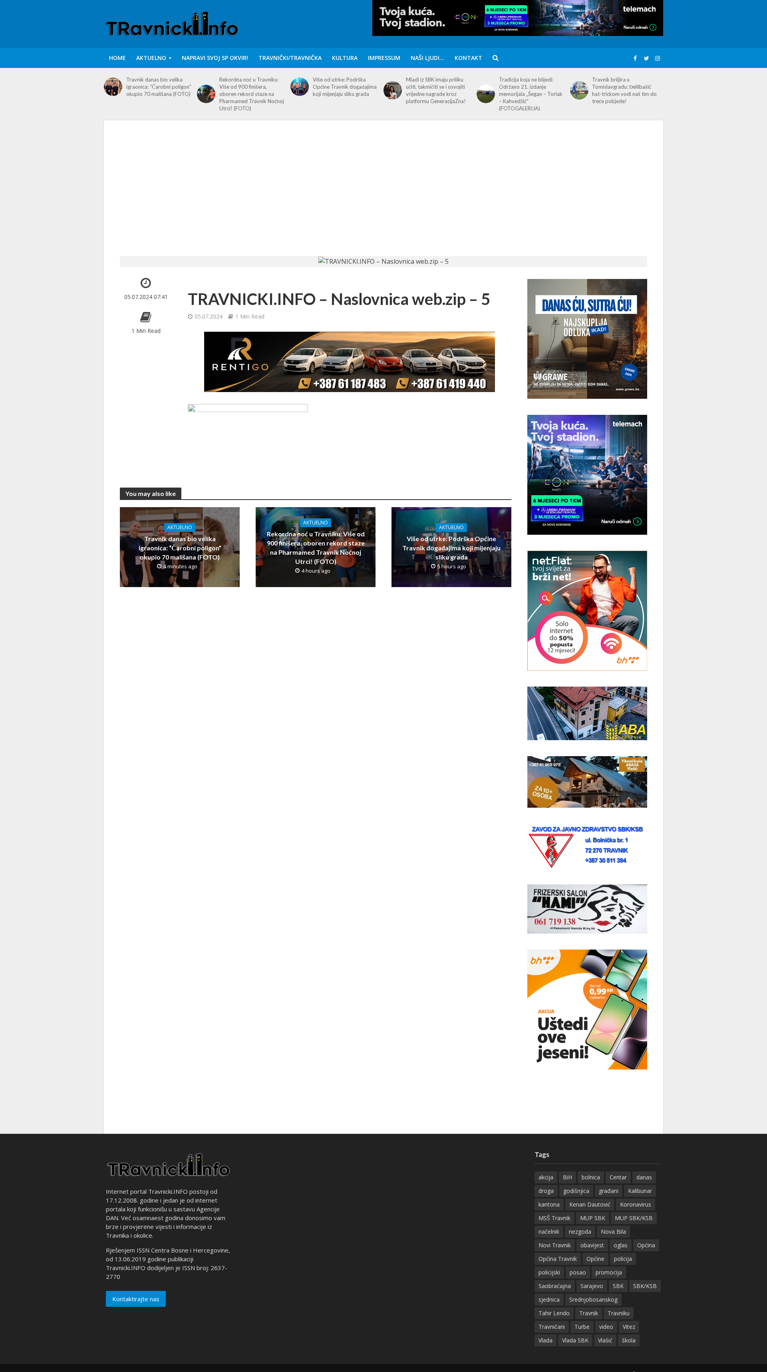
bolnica (591, 1177)
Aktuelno (151, 58)
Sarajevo (591, 1286)
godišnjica (576, 1191)
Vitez (629, 1326)
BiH (567, 1177)
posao (578, 1272)
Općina (646, 1245)
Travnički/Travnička (290, 58)
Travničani (551, 1326)
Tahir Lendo (554, 1313)
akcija (545, 1177)
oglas (621, 1245)
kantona (549, 1204)
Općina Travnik (557, 1258)
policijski (549, 1272)
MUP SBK (592, 1218)
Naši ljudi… (427, 58)
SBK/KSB (645, 1286)
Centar (618, 1177)
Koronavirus (635, 1204)
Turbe (582, 1326)
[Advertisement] (383, 196)
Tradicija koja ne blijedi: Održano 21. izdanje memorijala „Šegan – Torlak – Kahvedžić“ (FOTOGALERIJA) (530, 94)
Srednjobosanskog (593, 1299)
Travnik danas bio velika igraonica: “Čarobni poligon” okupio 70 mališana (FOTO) (158, 86)
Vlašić (605, 1340)
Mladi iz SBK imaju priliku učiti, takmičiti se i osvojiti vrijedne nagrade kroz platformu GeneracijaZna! (436, 90)
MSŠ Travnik (554, 1218)
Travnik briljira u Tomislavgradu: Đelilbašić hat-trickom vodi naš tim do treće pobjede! (624, 90)
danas (644, 1177)
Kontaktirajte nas (135, 1299)
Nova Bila (613, 1231)
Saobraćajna (554, 1286)
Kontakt (468, 58)
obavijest (592, 1245)
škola (629, 1340)
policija (623, 1258)
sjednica (549, 1299)
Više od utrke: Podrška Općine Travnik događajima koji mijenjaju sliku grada (345, 86)
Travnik (588, 1313)
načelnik (548, 1231)
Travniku (619, 1313)
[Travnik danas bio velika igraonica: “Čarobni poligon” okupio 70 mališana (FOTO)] (113, 87)
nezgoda (580, 1231)
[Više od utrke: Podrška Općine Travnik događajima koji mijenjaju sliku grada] (299, 87)
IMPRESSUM (384, 58)
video (606, 1326)
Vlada (545, 1340)
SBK (618, 1286)
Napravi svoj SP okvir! (215, 58)
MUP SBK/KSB (634, 1218)
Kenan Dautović (589, 1204)
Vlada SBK (575, 1340)
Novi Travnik (554, 1245)
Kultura (345, 58)
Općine (595, 1258)
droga (546, 1191)
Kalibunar (640, 1191)
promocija (609, 1272)
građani (608, 1191)
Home (117, 58)
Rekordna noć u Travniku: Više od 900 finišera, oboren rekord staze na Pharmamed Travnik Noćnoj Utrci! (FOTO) (251, 94)
